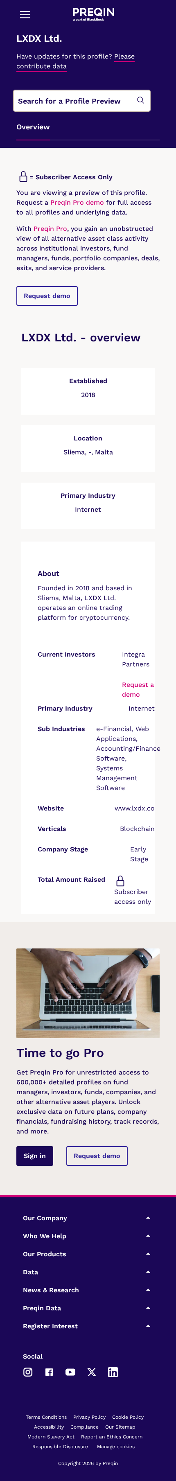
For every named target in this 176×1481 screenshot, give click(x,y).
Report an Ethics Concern (111, 1437)
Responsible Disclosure (60, 1446)
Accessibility (49, 1427)
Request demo (47, 296)
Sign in (35, 1156)
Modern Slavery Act (50, 1437)
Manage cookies (116, 1446)
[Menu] (25, 14)
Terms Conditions (46, 1417)
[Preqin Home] (93, 14)
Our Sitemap (120, 1427)
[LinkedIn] (113, 1371)
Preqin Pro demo (77, 202)
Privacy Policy (89, 1417)
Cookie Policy (128, 1417)
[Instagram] (28, 1371)
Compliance (84, 1427)
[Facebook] (49, 1371)
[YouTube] (70, 1371)
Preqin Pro (49, 229)
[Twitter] (92, 1371)
